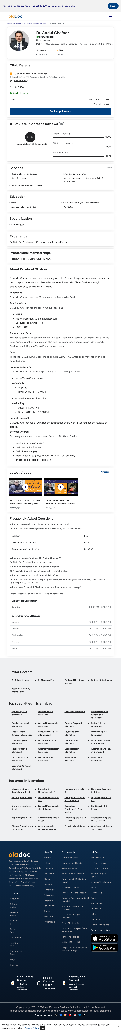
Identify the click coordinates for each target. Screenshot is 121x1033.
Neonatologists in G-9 (75, 790)
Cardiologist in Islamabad (72, 750)
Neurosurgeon (40, 23)
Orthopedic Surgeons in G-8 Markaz (75, 799)
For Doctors (96, 903)
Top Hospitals (68, 852)
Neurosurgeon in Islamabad (19, 750)
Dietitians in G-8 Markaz (99, 807)
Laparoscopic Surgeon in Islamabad (22, 733)
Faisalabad (49, 895)
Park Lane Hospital (70, 937)
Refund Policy (13, 922)
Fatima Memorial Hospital (74, 873)
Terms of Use (14, 944)
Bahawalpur (49, 906)
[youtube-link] (70, 1015)
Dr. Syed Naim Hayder (101, 680)
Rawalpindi (49, 873)
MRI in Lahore (97, 857)
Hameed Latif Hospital (72, 863)
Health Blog (96, 892)
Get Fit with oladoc (100, 925)
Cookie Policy (31, 1028)
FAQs (12, 959)
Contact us (15, 937)
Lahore (47, 863)
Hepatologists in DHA (22, 817)
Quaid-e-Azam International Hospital (75, 899)
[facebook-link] (60, 1015)
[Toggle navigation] (111, 16)
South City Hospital (71, 923)
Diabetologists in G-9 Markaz (75, 819)
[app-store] (104, 938)
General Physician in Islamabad (48, 725)
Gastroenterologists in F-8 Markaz (101, 819)
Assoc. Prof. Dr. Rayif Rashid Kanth (21, 690)
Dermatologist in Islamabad (99, 733)
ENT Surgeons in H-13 (22, 797)
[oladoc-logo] (15, 16)
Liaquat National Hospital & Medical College (75, 949)
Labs (93, 914)
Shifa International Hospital (74, 892)
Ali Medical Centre (70, 887)
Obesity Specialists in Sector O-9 (101, 828)
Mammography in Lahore (99, 875)
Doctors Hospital (70, 857)
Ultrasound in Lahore (101, 882)
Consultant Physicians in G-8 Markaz (73, 809)
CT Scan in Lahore (99, 868)
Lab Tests (95, 919)
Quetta (47, 911)
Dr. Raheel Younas (20, 680)
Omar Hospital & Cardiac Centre (74, 880)
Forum (94, 898)
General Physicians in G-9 (48, 799)
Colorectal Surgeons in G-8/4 (101, 790)
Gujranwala (49, 890)
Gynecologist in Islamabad (19, 713)
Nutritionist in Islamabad (71, 759)
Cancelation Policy (16, 952)
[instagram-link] (65, 1015)
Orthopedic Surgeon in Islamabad (101, 742)
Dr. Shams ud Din (46, 680)
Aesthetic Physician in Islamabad (101, 750)
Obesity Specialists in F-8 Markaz (22, 828)
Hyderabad (49, 922)
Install (113, 6)
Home (9, 23)
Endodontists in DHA (75, 826)
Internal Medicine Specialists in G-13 (21, 790)
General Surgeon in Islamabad (74, 725)
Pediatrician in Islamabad (98, 725)
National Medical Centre (73, 942)
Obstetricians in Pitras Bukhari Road (47, 828)
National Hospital (70, 868)
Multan (47, 879)
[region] (60, 494)
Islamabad (28, 23)
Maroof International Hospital (71, 916)
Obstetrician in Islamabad (45, 713)
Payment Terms (14, 930)
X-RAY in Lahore (98, 863)
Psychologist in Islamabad (72, 733)
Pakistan (17, 23)
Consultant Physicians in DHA (46, 790)
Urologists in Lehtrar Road (21, 807)
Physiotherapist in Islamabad (47, 742)
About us (14, 899)
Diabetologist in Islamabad (72, 742)
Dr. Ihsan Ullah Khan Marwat (74, 681)
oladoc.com (53, 1010)
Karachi (47, 857)
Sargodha (48, 900)
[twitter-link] (56, 1015)
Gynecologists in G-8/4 (101, 799)
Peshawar (48, 884)
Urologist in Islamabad (96, 759)
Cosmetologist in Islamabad (20, 742)
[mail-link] (74, 1015)
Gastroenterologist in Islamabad (48, 750)
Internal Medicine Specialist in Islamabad (99, 714)
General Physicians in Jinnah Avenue (48, 807)
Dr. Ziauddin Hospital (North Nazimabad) (75, 930)
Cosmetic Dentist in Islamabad (21, 767)
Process (14, 965)
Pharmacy (96, 909)
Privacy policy (13, 905)
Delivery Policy (14, 914)
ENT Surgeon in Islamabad (45, 759)
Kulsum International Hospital (30, 73)
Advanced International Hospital (73, 908)
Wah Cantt (49, 916)
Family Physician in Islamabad (21, 725)
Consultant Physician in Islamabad (48, 733)
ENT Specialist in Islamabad (20, 759)
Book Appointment (60, 111)
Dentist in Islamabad (75, 711)
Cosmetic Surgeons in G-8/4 (48, 819)
